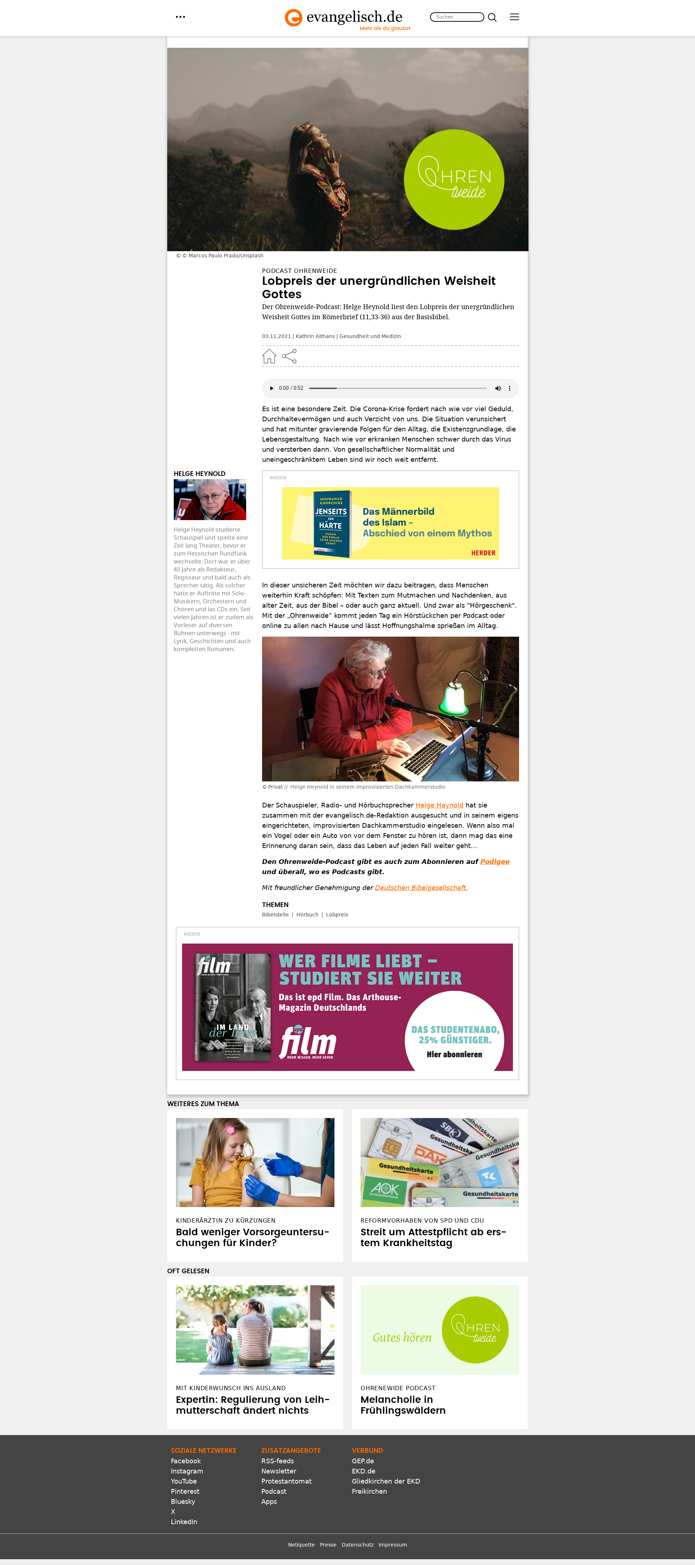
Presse (328, 1545)
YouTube (184, 1481)
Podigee (495, 861)
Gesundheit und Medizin (370, 336)
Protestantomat (286, 1481)
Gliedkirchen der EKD (386, 1481)
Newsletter (278, 1471)
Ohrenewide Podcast (398, 1388)
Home (269, 356)
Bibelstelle (275, 915)
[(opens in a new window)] (390, 523)
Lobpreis (337, 915)
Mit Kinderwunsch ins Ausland (231, 1388)
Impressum (393, 1545)
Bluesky (183, 1501)
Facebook (186, 1461)
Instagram (187, 1471)
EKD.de (363, 1471)
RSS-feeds (277, 1461)
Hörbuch (307, 915)
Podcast (273, 1491)
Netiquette (301, 1545)
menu (180, 16)
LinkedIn (184, 1522)
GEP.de (363, 1461)
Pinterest (185, 1491)
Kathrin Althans (315, 336)
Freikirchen (369, 1491)
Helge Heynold (439, 805)
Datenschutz (358, 1545)
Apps (269, 1501)
